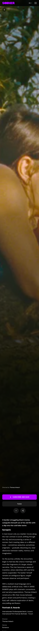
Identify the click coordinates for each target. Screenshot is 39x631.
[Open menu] (35, 3)
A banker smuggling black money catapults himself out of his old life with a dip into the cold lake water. (18, 523)
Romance (5, 627)
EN (30, 3)
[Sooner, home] (8, 3)
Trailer (19, 504)
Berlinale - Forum (27, 614)
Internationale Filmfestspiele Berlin (14, 612)
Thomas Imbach (15, 487)
